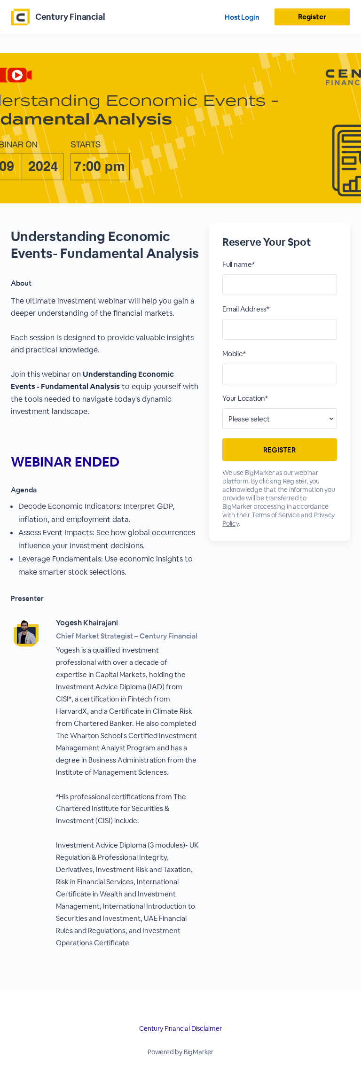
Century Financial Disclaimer (180, 1028)
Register (312, 16)
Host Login (242, 17)
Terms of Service (275, 515)
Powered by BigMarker (180, 1052)
